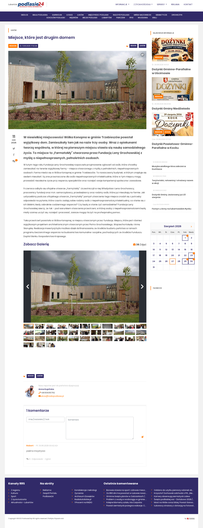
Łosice (69, 15)
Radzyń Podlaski (121, 15)
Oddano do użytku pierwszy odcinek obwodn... (174, 490)
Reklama (175, 4)
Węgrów (73, 18)
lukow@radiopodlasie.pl (52, 396)
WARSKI (192, 518)
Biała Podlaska (40, 15)
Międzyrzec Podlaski (98, 15)
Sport (13, 496)
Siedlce (24, 15)
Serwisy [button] (161, 4)
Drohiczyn (177, 15)
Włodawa (143, 18)
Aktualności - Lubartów (22, 502)
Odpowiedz (37, 459)
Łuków (80, 15)
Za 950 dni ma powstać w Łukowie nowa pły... (126, 493)
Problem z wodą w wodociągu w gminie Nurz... (126, 499)
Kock (167, 132)
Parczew (120, 18)
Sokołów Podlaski (55, 18)
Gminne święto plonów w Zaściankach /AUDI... (126, 496)
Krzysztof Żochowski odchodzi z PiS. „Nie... (174, 493)
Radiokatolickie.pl (83, 499)
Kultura (14, 493)
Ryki (131, 18)
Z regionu (15, 490)
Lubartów (12, 4)
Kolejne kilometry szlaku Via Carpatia (124, 502)
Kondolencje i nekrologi (86, 490)
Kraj (154, 18)
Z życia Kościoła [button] (142, 4)
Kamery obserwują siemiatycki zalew (172, 496)
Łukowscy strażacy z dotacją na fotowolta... (174, 505)
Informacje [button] (122, 4)
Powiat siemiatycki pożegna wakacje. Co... (126, 505)
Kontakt (188, 4)
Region (12, 46)
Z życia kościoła (19, 499)
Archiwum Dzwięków (84, 496)
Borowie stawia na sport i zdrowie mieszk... (126, 490)
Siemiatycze (161, 15)
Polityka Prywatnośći (56, 518)
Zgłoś (48, 459)
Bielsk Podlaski (90, 18)
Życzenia (79, 493)
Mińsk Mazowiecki (142, 15)
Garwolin (57, 15)
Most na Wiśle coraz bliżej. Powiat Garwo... (174, 502)
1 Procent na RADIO (83, 502)
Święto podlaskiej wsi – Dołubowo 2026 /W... (174, 499)
